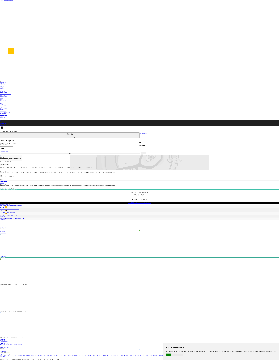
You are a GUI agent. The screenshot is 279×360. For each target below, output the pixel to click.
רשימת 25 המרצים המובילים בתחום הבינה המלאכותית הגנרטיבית (14, 284)
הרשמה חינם (3, 84)
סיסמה (2, 148)
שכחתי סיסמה (4, 152)
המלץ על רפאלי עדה (5, 164)
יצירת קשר (2, 354)
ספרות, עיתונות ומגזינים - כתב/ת (7, 346)
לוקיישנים (2, 103)
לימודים (1, 104)
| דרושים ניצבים (99, 355)
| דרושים (8, 355)
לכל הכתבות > (3, 339)
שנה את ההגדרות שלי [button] (177, 354)
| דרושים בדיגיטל (14, 355)
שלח (142, 153)
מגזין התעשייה (3, 113)
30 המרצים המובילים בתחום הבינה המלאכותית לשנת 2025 (13, 311)
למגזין (1, 107)
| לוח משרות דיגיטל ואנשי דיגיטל (71, 355)
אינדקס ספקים (3, 105)
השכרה (1, 99)
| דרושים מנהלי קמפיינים (58, 355)
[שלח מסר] (139, 230)
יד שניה (1, 98)
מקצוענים (2, 88)
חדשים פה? (69, 135)
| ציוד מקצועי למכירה (114, 355)
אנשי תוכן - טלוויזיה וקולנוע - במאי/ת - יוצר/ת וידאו (11, 344)
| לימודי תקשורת (49, 355)
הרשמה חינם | (3, 82)
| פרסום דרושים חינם (123, 355)
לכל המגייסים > (3, 256)
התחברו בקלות (143, 133)
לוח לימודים (2, 117)
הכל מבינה (2, 91)
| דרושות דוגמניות (91, 355)
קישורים (2, 179)
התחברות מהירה (3, 108)
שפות (1, 175)
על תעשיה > (3, 231)
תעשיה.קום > (3, 351)
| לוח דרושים (139, 355)
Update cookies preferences (6, 0)
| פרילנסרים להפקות (22, 355)
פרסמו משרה (3, 95)
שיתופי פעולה (3, 100)
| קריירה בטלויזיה (31, 355)
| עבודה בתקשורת (133, 355)
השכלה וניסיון (3, 171)
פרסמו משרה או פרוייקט (5, 94)
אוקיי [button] (168, 354)
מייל (140, 142)
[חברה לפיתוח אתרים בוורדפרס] (139, 350)
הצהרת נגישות (153, 355)
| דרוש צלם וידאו (146, 355)
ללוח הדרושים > (3, 227)
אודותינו (7, 354)
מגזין (1, 90)
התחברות (2, 83)
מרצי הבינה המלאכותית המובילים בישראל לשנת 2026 (12, 337)
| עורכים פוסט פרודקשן (40, 355)
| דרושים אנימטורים (83, 355)
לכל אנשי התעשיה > (4, 347)
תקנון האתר (12, 354)
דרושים (1, 87)
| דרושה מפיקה (106, 355)
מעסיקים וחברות (3, 96)
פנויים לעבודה (3, 101)
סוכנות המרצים (3, 92)
